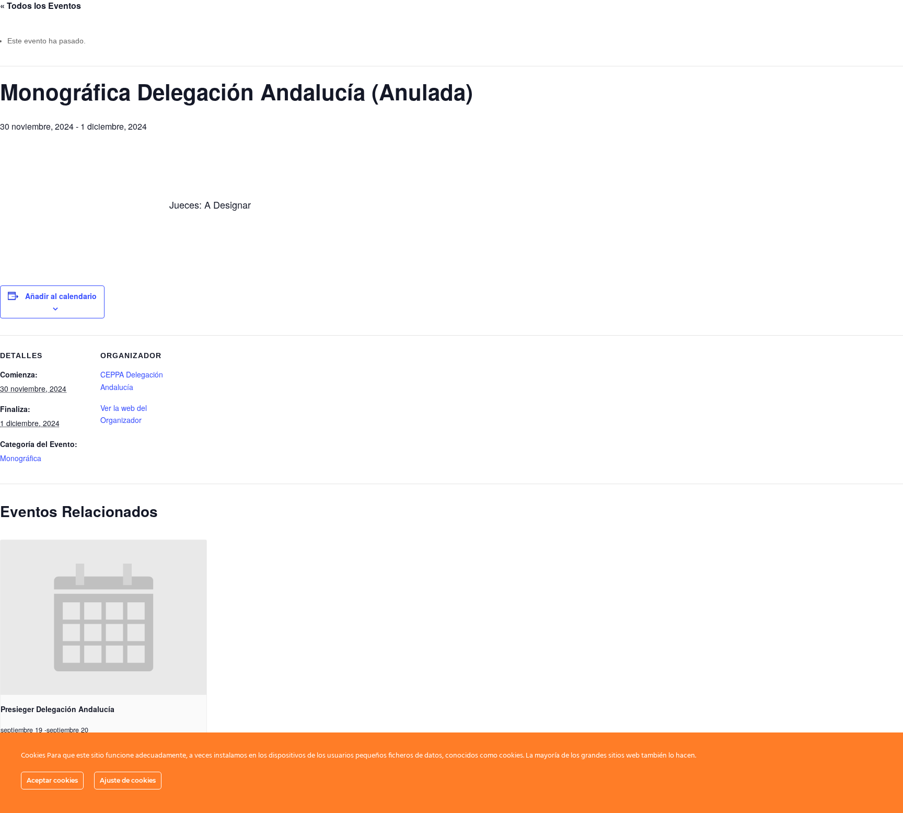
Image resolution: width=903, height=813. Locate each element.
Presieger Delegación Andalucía (57, 709)
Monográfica (20, 458)
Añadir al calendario (61, 296)
